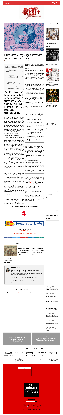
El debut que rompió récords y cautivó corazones (15, 72)
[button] (58, 24)
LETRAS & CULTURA (13, 2)
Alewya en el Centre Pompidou (42, 353)
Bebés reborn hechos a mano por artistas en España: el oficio (52, 85)
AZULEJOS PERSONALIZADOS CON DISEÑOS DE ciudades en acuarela (52, 45)
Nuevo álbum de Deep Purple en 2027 (52, 329)
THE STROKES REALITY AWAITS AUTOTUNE (52, 196)
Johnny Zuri (8, 60)
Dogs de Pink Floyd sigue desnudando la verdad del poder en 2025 (23, 251)
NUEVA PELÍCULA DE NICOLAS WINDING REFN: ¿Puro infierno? (52, 288)
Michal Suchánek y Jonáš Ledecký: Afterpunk (9, 261)
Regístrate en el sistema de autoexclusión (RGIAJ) (24, 233)
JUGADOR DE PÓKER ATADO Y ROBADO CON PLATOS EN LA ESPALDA (52, 217)
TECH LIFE (19, 2)
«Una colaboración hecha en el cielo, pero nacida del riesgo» (16, 75)
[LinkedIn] (56, 2)
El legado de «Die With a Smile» (13, 88)
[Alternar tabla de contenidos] (22, 65)
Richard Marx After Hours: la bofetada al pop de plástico (52, 322)
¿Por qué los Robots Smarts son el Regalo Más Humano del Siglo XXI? (38, 251)
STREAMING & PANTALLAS (35, 2)
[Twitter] (52, 2)
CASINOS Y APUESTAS (25, 2)
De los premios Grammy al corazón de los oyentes (15, 84)
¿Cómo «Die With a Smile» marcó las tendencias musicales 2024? (15, 77)
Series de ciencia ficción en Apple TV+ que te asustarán (52, 125)
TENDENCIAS (7, 2)
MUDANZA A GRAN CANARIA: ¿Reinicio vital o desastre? (51, 309)
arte (30, 182)
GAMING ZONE (43, 2)
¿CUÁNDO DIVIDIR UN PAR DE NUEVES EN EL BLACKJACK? (51, 106)
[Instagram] (53, 2)
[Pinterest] (55, 2)
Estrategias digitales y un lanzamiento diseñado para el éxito (15, 82)
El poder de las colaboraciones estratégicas (16, 79)
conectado (16, 292)
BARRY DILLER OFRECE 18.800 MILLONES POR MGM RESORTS (52, 316)
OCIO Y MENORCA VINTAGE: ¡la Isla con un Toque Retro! (52, 295)
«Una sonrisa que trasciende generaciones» (16, 87)
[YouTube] (54, 3)
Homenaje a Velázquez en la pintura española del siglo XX (53, 354)
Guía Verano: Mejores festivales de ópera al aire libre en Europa (52, 302)
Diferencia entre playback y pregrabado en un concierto (52, 65)
